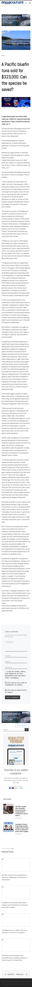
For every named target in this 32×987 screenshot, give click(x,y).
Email (8, 661)
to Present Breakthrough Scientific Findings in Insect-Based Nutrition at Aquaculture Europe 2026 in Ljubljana (22, 827)
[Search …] (27, 729)
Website (8, 667)
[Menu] (30, 3)
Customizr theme (25, 984)
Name (7, 656)
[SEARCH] (13, 729)
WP (9, 984)
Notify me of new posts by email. (16, 691)
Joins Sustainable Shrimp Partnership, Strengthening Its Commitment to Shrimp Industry (21, 811)
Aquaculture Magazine (12, 981)
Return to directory (22, 725)
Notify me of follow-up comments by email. (16, 684)
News (3, 55)
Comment (9, 642)
